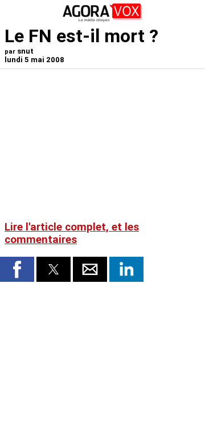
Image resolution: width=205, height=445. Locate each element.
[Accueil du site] (102, 19)
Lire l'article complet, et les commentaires (72, 233)
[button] (17, 269)
